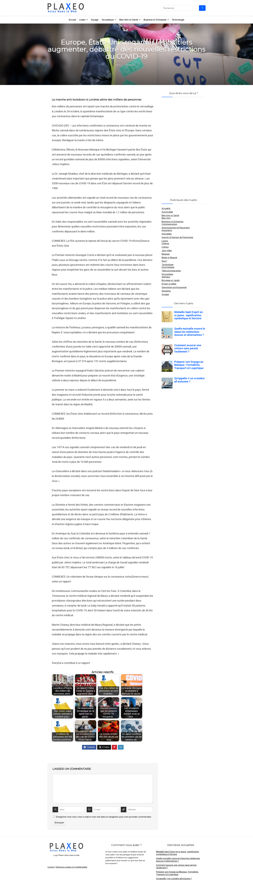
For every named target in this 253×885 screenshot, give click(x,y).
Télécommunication (171, 270)
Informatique (168, 267)
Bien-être (166, 218)
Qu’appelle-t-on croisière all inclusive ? (174, 878)
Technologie (178, 19)
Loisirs (82, 19)
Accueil (72, 19)
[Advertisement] (184, 144)
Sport (164, 261)
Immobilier (167, 234)
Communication (169, 224)
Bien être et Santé (128, 19)
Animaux (166, 277)
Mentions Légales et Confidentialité (71, 867)
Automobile (167, 212)
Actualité (130, 65)
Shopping (166, 291)
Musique (166, 254)
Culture (165, 247)
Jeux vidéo (167, 250)
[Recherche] (202, 8)
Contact (51, 867)
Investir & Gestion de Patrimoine (177, 237)
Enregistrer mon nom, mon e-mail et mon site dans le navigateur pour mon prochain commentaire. (104, 817)
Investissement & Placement (176, 227)
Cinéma (165, 243)
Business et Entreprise (154, 19)
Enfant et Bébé (169, 284)
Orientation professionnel (174, 287)
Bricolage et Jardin (171, 280)
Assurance (167, 230)
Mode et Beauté (169, 257)
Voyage (95, 19)
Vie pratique (108, 19)
